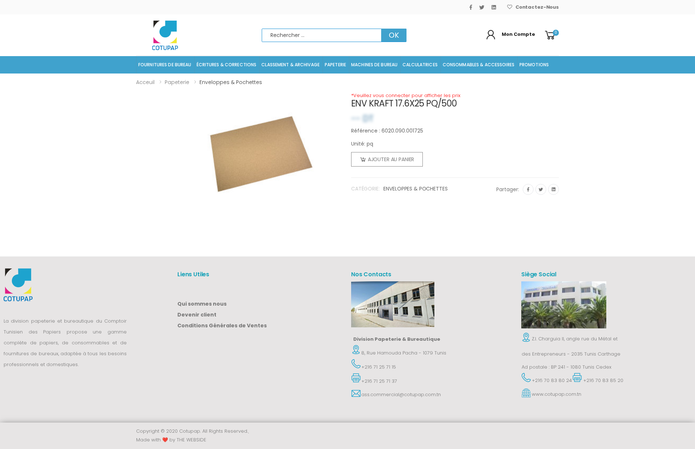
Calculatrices (420, 65)
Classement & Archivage (290, 65)
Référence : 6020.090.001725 (387, 130)
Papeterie (335, 65)
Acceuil (145, 82)
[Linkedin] (553, 189)
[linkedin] (494, 7)
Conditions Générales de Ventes (222, 325)
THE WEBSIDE (191, 439)
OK (394, 35)
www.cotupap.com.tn (556, 394)
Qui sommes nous (202, 303)
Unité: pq (362, 143)
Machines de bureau (374, 65)
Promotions (534, 65)
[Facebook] (470, 7)
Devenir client (196, 314)
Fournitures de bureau (164, 65)
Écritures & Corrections (227, 65)
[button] (551, 35)
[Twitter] (481, 7)
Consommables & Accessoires (478, 65)
